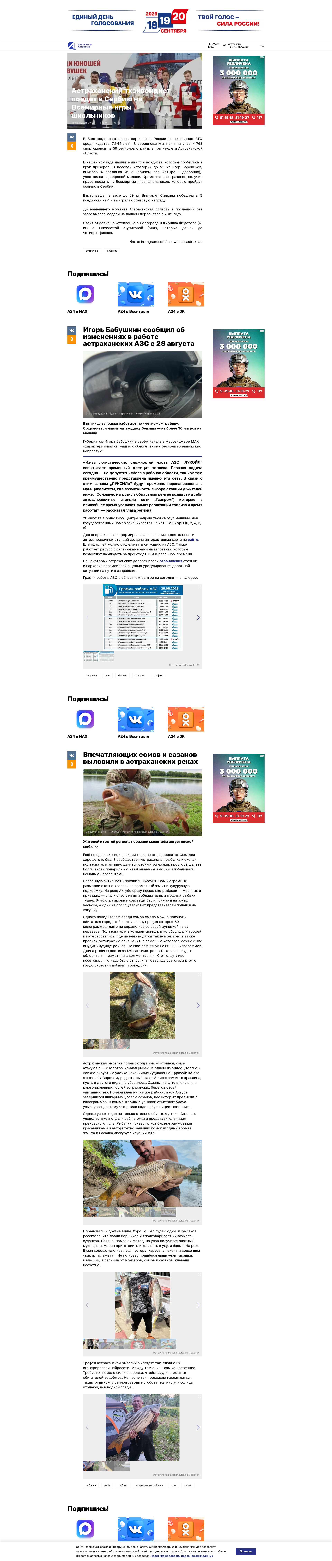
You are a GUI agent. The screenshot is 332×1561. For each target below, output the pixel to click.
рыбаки (123, 1485)
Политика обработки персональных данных (182, 1556)
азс (107, 675)
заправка (91, 675)
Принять (246, 1551)
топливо (140, 675)
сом (174, 1485)
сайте (193, 539)
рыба (107, 1485)
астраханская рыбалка (149, 1485)
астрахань (92, 250)
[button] (198, 617)
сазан (188, 1485)
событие (112, 250)
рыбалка (91, 1485)
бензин (122, 675)
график (158, 675)
